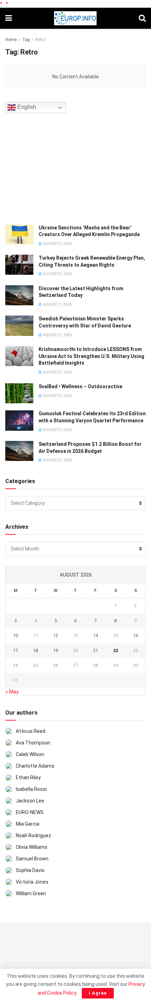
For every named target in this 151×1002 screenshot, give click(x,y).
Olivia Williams (31, 847)
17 (15, 650)
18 (35, 650)
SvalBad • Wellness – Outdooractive (80, 386)
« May (12, 692)
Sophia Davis (30, 870)
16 (135, 635)
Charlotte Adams (35, 766)
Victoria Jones (32, 882)
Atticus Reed (30, 731)
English (26, 107)
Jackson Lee (30, 800)
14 (95, 635)
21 (95, 650)
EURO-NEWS (30, 812)
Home (11, 39)
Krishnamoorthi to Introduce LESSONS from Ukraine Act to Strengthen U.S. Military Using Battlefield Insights (91, 356)
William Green (31, 893)
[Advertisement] (58, 168)
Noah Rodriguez (33, 835)
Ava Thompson (33, 743)
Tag (26, 39)
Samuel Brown (32, 858)
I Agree (98, 993)
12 (55, 635)
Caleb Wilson (30, 754)
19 (55, 650)
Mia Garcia (27, 824)
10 (15, 635)
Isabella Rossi (31, 789)
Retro (40, 39)
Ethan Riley (28, 777)
